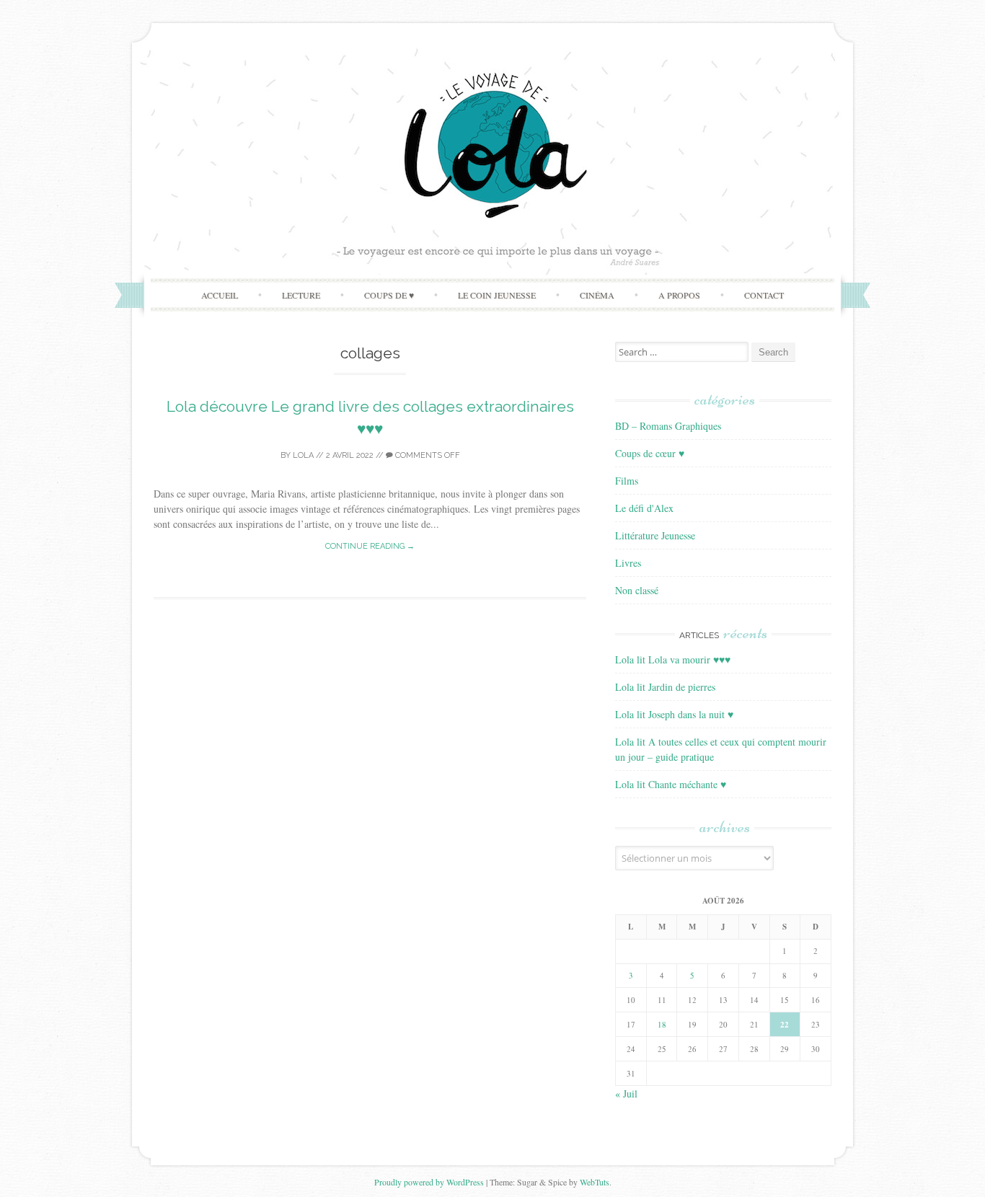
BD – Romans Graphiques (668, 426)
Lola (303, 455)
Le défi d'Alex (644, 508)
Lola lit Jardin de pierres (665, 687)
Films (626, 480)
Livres (628, 563)
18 (662, 1024)
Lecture (301, 295)
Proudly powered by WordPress (429, 1182)
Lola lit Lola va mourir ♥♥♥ (672, 659)
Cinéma (597, 295)
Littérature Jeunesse (655, 535)
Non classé (636, 590)
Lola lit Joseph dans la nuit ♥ (674, 714)
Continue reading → (370, 546)
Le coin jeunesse (497, 295)
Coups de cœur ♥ (649, 453)
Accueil (219, 295)
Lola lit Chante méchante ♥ (670, 784)
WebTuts (594, 1182)
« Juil (626, 1093)
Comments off (426, 455)
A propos (679, 295)
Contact (764, 295)
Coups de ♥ (389, 295)
